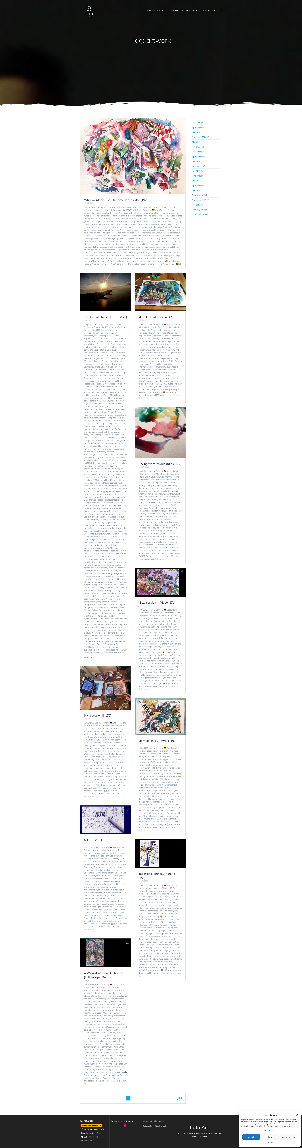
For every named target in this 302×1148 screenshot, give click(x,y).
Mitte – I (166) (93, 840)
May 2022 (196, 180)
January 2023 (198, 166)
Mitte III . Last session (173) (156, 317)
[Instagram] (125, 1125)
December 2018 (199, 214)
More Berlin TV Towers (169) (157, 740)
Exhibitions (160, 11)
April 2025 (196, 127)
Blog (195, 11)
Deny (270, 1137)
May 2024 (196, 142)
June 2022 (196, 176)
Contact (217, 11)
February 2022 (198, 195)
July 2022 (196, 171)
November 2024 (199, 137)
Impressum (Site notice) (154, 1121)
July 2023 (196, 147)
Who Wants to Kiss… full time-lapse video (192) (116, 200)
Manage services (269, 1130)
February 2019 (198, 209)
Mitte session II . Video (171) (156, 602)
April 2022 (196, 185)
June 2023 (196, 151)
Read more (89, 657)
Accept (251, 1137)
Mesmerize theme (199, 1136)
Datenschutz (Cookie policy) (156, 1126)
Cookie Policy (268, 1142)
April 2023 (196, 156)
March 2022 (197, 190)
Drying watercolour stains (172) (159, 464)
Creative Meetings (180, 11)
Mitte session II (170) (97, 715)
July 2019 (196, 205)
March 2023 (197, 161)
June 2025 (196, 122)
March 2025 (197, 132)
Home (148, 11)
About (204, 11)
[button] (297, 1115)
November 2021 (199, 200)
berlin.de (88, 1140)
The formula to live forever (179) (105, 317)
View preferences (288, 1137)
